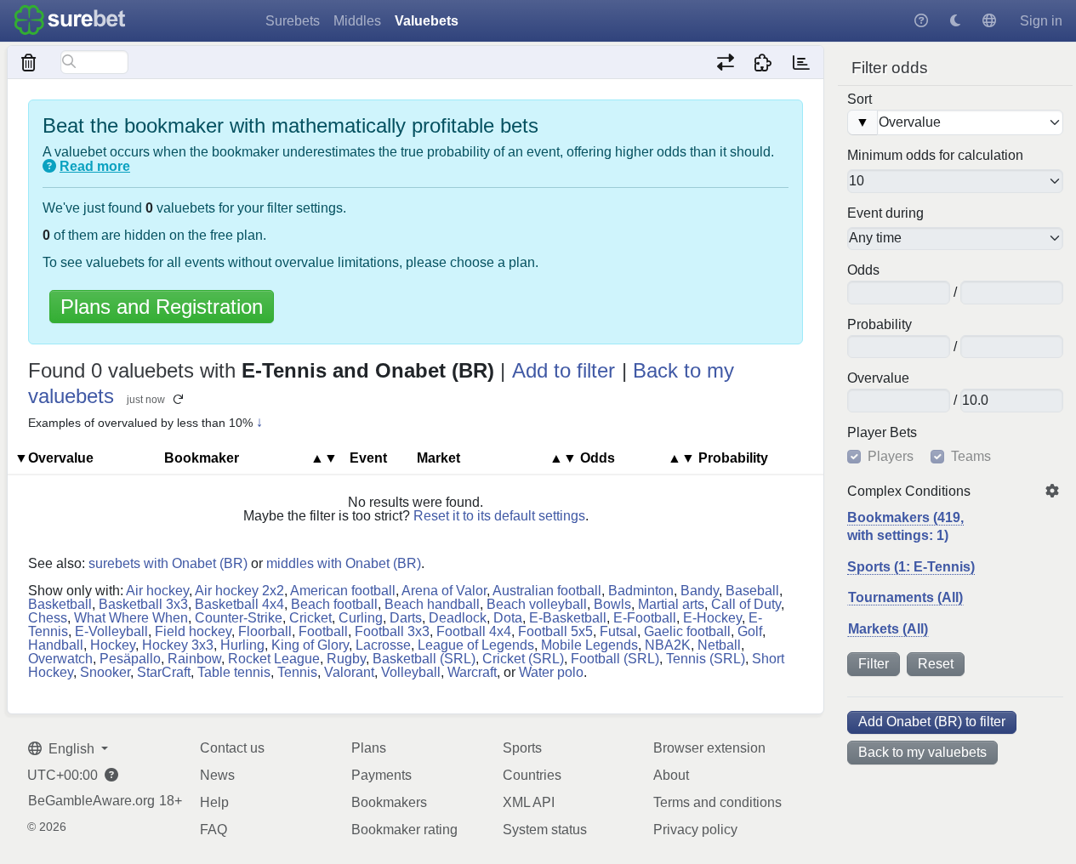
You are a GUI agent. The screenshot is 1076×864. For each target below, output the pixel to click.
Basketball (60, 604)
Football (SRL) (615, 658)
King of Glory (310, 645)
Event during (885, 213)
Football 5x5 (555, 631)
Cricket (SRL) (523, 658)
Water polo (551, 672)
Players (891, 456)
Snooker (105, 672)
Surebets (292, 21)
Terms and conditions (717, 802)
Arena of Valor (444, 590)
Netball (719, 645)
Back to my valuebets (922, 752)
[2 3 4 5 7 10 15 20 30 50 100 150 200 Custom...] (955, 181)
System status (545, 829)
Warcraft (472, 672)
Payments (381, 775)
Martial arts (671, 604)
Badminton (641, 590)
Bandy (699, 590)
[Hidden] (29, 62)
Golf (749, 631)
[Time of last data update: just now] (800, 62)
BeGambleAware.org (91, 801)
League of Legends (476, 645)
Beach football (334, 604)
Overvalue (878, 378)
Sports (522, 748)
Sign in (1041, 21)
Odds (863, 270)
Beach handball (432, 604)
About (671, 775)
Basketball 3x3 (143, 604)
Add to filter (563, 370)
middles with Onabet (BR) (343, 563)
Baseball (752, 590)
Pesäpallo (130, 658)
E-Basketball (567, 618)
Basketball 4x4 (239, 604)
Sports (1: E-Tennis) (911, 567)
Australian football (546, 590)
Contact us (232, 748)
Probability (879, 325)
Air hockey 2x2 (239, 590)
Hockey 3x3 (177, 645)
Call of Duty (746, 604)
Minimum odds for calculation (935, 155)
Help (214, 802)
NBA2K (668, 645)
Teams (971, 456)
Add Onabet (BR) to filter (931, 721)
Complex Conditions (909, 491)
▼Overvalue (54, 458)
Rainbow (194, 658)
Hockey (112, 645)
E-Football (644, 618)
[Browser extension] (763, 62)
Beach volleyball (537, 604)
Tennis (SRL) (705, 658)
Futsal (618, 631)
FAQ (213, 829)
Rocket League (274, 658)
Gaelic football (687, 631)
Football (323, 631)
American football (343, 590)
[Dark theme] (955, 21)
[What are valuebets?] (49, 166)
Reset (936, 664)
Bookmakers (389, 802)
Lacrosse (383, 645)
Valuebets (426, 21)
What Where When (131, 618)
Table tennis (233, 672)
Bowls (612, 604)
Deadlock (458, 618)
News (217, 775)
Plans (368, 748)
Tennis (297, 672)
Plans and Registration (161, 306)
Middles (357, 21)
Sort (859, 99)
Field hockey (193, 631)
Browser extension (709, 748)
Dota (507, 618)
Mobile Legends (589, 645)
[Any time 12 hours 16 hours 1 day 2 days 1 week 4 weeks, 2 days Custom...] (955, 239)
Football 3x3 (392, 631)
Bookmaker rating (404, 829)
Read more (95, 166)
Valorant (349, 672)
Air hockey (157, 590)
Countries (532, 775)
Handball (55, 645)
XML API (529, 802)
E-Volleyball (111, 631)
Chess (47, 618)
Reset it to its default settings (499, 516)
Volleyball (411, 672)
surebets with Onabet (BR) (168, 563)
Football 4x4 (473, 631)
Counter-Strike (238, 618)
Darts (406, 618)
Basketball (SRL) (424, 658)
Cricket (310, 618)
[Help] (921, 21)
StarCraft (164, 672)
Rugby (346, 658)
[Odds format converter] (725, 62)
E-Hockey (712, 618)
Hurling (242, 645)
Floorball (265, 631)
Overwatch (60, 658)
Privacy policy (695, 829)
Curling (361, 618)
